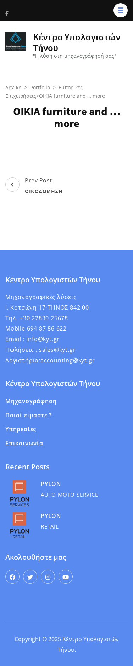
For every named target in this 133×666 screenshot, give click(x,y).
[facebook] (12, 577)
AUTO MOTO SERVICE (69, 494)
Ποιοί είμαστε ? (28, 415)
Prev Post (43, 185)
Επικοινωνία (24, 443)
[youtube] (66, 577)
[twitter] (30, 577)
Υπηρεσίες (20, 429)
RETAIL (50, 526)
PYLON (51, 484)
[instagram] (48, 577)
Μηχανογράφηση (30, 401)
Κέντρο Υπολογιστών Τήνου (76, 42)
